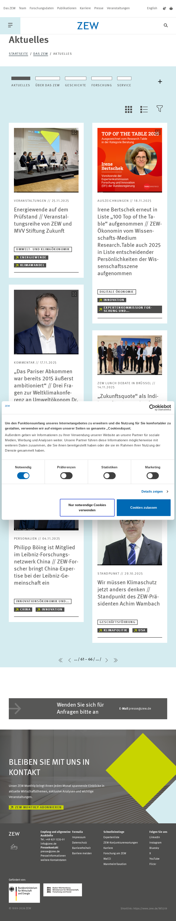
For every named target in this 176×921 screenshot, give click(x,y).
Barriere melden (82, 853)
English (152, 8)
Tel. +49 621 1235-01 (53, 839)
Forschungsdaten (42, 8)
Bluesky (154, 848)
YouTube (154, 858)
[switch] (66, 475)
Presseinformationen (53, 855)
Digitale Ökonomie (117, 292)
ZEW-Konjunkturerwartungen (120, 842)
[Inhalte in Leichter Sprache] (171, 8)
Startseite (18, 54)
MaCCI (107, 858)
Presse (98, 8)
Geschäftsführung (117, 622)
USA (142, 630)
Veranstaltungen (118, 8)
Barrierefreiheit (81, 848)
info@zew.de (48, 843)
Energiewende (33, 257)
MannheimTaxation (114, 864)
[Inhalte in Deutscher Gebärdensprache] (164, 8)
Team (22, 8)
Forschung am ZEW (114, 853)
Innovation (114, 300)
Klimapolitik (115, 630)
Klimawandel (32, 265)
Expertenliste (111, 837)
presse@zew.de (135, 708)
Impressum (79, 837)
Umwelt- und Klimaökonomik (43, 249)
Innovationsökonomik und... (42, 601)
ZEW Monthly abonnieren (38, 807)
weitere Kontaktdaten (53, 860)
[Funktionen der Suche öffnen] (166, 26)
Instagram (155, 842)
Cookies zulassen (143, 507)
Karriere (85, 8)
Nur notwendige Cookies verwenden (87, 507)
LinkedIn (154, 837)
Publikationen (66, 8)
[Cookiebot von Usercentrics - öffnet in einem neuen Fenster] (152, 407)
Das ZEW (9, 8)
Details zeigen (152, 491)
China (25, 609)
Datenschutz (79, 842)
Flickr (152, 864)
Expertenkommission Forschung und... (128, 309)
